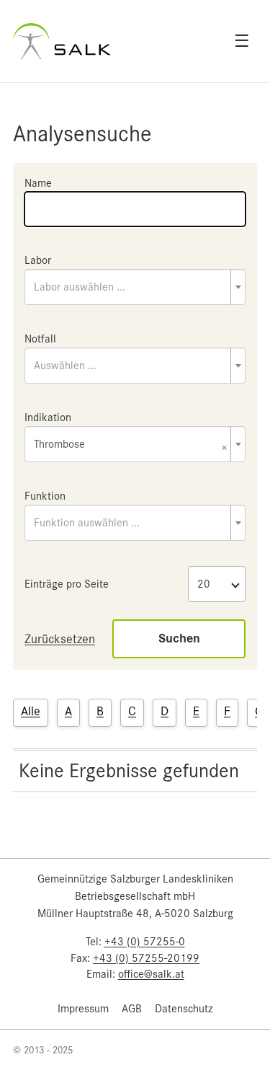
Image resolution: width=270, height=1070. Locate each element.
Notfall (40, 338)
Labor (37, 260)
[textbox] (135, 287)
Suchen (179, 638)
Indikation (47, 417)
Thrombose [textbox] (131, 445)
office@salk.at (151, 974)
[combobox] (135, 287)
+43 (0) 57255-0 (144, 941)
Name (38, 183)
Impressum (83, 1008)
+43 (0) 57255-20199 (146, 958)
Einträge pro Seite (66, 584)
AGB (132, 1008)
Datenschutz (183, 1008)
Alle (30, 711)
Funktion (45, 496)
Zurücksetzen (59, 639)
